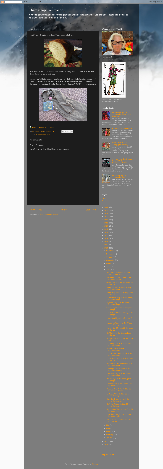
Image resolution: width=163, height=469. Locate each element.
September (110, 260)
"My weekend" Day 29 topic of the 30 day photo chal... (118, 278)
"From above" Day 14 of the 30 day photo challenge (119, 354)
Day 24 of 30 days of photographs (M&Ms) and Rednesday (121, 114)
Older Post (91, 209)
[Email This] (62, 131)
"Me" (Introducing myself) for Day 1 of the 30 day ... (119, 420)
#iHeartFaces (41, 135)
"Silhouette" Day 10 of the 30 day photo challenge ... (118, 374)
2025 (106, 210)
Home (63, 209)
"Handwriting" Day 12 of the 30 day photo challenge (119, 364)
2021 (106, 223)
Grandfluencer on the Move (122, 128)
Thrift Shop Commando (46, 9)
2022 (106, 220)
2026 (106, 207)
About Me (105, 201)
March (109, 431)
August (109, 263)
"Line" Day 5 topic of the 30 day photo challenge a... (118, 400)
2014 (106, 245)
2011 (106, 445)
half (48, 135)
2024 (106, 213)
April (108, 428)
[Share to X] (67, 131)
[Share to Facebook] (69, 131)
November (110, 254)
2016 (106, 238)
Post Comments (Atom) (49, 214)
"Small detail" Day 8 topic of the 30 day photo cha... (119, 385)
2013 (106, 248)
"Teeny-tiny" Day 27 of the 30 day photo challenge (118, 288)
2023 (106, 217)
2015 (106, 242)
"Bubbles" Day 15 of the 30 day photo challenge (117, 349)
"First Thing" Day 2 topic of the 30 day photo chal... (118, 415)
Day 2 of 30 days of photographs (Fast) (119, 176)
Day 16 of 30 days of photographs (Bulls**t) (120, 144)
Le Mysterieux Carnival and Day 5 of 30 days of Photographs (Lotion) (122, 161)
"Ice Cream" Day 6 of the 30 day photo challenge (118, 395)
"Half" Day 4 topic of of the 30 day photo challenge (118, 405)
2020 (106, 226)
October (109, 257)
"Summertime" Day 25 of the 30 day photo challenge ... (119, 299)
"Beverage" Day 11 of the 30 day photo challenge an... (118, 369)
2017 (106, 235)
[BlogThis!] (65, 131)
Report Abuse (108, 455)
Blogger (95, 464)
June (108, 269)
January (109, 438)
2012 (106, 442)
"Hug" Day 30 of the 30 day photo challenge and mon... (118, 273)
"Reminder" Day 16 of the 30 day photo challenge (118, 344)
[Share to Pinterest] (72, 131)
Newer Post (36, 209)
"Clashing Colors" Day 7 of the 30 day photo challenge (118, 390)
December (110, 251)
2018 (106, 232)
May (108, 425)
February (110, 434)
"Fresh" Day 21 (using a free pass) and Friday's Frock (119, 319)
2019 (106, 229)
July (108, 266)
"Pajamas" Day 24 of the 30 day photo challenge (118, 304)
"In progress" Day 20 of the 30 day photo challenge (119, 324)
